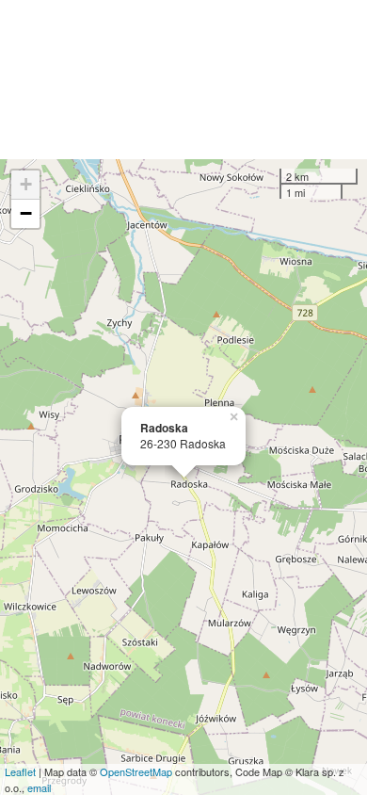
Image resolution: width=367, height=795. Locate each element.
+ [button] (26, 184)
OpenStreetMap (136, 771)
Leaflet (20, 771)
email (39, 787)
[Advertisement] (183, 79)
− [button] (26, 213)
